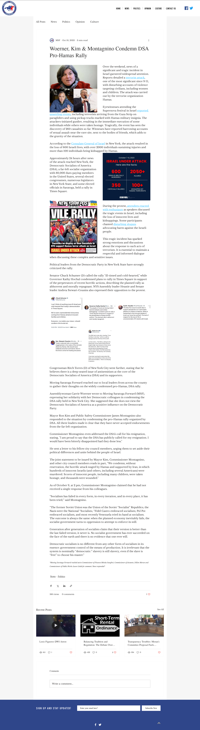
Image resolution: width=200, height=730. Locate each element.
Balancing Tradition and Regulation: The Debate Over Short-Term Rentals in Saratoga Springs (99, 643)
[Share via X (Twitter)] (57, 586)
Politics (66, 21)
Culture (94, 21)
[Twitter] (191, 8)
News (54, 21)
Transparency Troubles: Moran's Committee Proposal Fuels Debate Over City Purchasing (143, 643)
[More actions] (148, 40)
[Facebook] (95, 724)
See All (160, 609)
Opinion (80, 21)
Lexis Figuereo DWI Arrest (52, 641)
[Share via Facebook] (51, 586)
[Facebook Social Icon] (186, 8)
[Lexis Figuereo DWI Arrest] (56, 626)
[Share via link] (71, 586)
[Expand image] (66, 312)
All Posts (40, 21)
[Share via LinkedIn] (64, 586)
